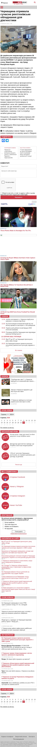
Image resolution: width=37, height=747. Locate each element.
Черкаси (5, 3)
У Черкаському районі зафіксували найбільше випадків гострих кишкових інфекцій (17, 629)
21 (21, 422)
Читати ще (18, 464)
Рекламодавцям (18, 739)
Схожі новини (7, 597)
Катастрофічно (9, 522)
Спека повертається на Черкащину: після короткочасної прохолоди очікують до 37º (15, 577)
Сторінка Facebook (17, 477)
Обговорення (7, 635)
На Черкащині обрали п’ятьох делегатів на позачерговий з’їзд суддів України (15, 572)
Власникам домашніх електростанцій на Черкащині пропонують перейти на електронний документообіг (18, 556)
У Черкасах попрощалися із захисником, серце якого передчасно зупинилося (17, 561)
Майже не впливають (11, 526)
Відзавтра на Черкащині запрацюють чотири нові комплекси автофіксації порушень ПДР (17, 551)
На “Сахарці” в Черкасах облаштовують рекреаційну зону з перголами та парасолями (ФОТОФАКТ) (16, 567)
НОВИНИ (4, 316)
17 (10, 422)
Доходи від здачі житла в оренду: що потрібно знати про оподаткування (22, 444)
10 (26, 420)
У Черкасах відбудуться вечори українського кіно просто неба (21, 401)
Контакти (32, 736)
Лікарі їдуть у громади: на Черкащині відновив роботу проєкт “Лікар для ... (16, 620)
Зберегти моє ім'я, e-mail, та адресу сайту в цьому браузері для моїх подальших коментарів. (17, 193)
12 (32, 420)
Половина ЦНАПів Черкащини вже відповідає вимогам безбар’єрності (21, 333)
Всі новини (18, 350)
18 (12, 422)
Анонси (4, 376)
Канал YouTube (16, 505)
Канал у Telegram (17, 486)
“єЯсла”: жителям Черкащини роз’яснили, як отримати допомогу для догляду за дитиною (22, 454)
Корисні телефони (7, 736)
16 (7, 422)
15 (4, 422)
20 (18, 422)
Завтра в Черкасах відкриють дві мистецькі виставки (21, 390)
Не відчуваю (9, 528)
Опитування (6, 515)
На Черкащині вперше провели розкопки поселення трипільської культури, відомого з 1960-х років (20, 345)
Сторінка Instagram (17, 496)
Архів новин (6, 410)
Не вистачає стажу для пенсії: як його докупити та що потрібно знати (22, 435)
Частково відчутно (11, 524)
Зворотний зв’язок (21, 736)
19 (15, 422)
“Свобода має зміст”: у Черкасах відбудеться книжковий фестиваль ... (23, 380)
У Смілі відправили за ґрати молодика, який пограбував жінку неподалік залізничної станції (26, 153)
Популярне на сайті (10, 538)
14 (1, 422)
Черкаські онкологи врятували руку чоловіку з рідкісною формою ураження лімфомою (17, 612)
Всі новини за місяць (7, 427)
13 (34, 420)
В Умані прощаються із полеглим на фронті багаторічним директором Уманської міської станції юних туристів (18, 589)
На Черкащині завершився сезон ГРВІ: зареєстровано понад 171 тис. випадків (14, 603)
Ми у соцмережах (9, 471)
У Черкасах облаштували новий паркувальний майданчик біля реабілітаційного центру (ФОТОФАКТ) (17, 583)
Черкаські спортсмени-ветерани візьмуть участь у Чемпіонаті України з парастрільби (10, 153)
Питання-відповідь (9, 431)
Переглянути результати (19, 533)
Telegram (33, 133)
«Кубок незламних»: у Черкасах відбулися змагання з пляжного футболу (20, 320)
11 (29, 420)
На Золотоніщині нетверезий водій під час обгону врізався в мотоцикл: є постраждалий (20, 324)
